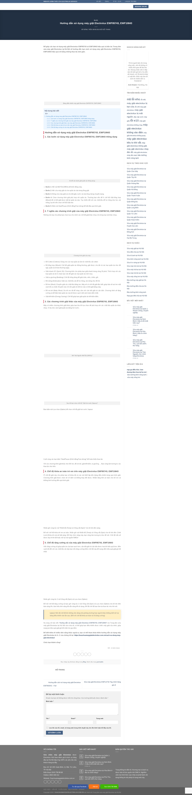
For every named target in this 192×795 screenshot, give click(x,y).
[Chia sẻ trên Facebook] (75, 654)
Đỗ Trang (106, 29)
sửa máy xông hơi (133, 377)
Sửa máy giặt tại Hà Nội (135, 248)
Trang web (99, 718)
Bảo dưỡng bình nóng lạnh (136, 292)
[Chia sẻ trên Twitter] (78, 654)
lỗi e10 (134, 120)
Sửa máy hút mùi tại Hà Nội (136, 266)
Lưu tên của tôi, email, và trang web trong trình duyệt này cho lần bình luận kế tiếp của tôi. (80, 728)
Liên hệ (118, 6)
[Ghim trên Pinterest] (86, 654)
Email (73, 718)
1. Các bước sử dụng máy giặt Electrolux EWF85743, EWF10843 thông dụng (71, 118)
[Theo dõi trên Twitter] (143, 1)
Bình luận (50, 701)
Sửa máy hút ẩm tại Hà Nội (136, 273)
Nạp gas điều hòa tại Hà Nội (137, 296)
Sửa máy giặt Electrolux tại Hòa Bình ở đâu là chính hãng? (140, 332)
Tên (48, 718)
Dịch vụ (81, 6)
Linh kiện (91, 6)
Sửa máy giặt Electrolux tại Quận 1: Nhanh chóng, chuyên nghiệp (140, 310)
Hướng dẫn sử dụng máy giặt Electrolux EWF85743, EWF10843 (66, 116)
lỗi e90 (143, 100)
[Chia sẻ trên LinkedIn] (89, 654)
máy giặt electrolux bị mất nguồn (135, 113)
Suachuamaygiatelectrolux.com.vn (62, 778)
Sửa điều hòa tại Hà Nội (135, 252)
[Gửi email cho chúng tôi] (145, 1)
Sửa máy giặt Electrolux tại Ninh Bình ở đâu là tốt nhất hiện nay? (140, 320)
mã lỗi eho (133, 99)
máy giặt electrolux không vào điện (137, 128)
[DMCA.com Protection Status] (131, 761)
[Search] (129, 6)
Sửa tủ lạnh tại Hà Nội (135, 255)
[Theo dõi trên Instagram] (141, 1)
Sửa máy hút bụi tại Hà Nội (136, 269)
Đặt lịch (95, 786)
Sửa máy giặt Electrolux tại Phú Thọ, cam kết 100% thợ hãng (139, 343)
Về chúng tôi (71, 6)
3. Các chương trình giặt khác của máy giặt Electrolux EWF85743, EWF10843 (72, 123)
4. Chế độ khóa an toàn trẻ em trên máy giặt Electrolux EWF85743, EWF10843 (72, 125)
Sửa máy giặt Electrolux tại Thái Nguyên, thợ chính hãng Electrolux (139, 353)
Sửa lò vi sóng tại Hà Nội (136, 262)
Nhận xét (135, 325)
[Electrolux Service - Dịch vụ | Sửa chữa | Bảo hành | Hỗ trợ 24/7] (54, 6)
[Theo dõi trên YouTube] (147, 4)
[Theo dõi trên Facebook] (139, 1)
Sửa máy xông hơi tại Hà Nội (137, 276)
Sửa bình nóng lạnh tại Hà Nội (137, 259)
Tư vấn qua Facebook (79, 786)
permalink (100, 662)
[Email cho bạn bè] (82, 654)
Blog (112, 6)
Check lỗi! (102, 6)
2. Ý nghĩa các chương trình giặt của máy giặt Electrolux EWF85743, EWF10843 (72, 121)
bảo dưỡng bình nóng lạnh (136, 375)
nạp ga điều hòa (133, 370)
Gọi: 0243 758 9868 (110, 786)
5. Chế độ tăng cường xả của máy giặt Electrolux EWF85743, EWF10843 (70, 127)
